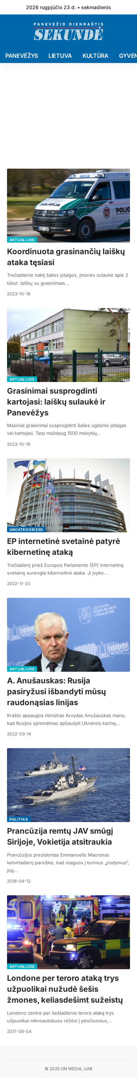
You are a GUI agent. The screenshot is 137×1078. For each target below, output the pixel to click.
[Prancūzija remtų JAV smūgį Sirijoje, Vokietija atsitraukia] (68, 785)
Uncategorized (26, 529)
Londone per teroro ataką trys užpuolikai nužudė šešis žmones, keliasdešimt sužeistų (65, 988)
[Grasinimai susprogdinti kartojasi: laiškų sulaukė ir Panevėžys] (68, 345)
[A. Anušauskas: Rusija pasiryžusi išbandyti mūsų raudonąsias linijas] (68, 635)
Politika (18, 819)
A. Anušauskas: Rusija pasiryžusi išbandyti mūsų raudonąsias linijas (56, 691)
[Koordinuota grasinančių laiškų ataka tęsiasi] (68, 206)
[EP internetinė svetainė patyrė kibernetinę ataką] (68, 495)
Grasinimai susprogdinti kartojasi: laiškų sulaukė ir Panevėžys (56, 401)
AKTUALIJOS (22, 240)
